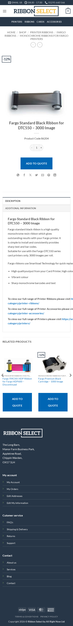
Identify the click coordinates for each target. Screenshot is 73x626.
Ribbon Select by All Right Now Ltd (46, 621)
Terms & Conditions (26, 616)
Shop (22, 32)
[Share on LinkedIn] (55, 175)
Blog (9, 576)
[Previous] (3, 382)
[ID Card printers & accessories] (36, 11)
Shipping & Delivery (17, 529)
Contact (11, 583)
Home (11, 32)
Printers (16, 21)
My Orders (12, 489)
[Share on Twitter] (36, 175)
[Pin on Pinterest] (49, 175)
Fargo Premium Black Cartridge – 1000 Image (50, 380)
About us (11, 562)
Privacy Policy (49, 616)
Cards (40, 21)
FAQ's (10, 522)
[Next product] (33, 44)
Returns (11, 536)
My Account (13, 482)
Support (11, 543)
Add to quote (36, 163)
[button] (5, 11)
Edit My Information (17, 502)
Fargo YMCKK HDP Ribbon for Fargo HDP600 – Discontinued (17, 381)
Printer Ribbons (41, 32)
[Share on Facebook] (24, 175)
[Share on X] (30, 175)
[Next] (70, 382)
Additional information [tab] (20, 208)
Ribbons (29, 21)
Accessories (54, 21)
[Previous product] (39, 44)
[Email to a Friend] (42, 175)
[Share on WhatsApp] (18, 175)
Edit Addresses (14, 496)
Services (11, 569)
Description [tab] (12, 201)
